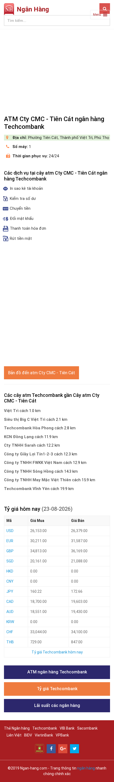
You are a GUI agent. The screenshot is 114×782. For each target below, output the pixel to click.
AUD (10, 612)
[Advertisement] (57, 70)
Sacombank (87, 728)
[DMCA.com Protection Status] (39, 748)
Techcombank (44, 728)
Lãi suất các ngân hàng (57, 705)
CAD (10, 601)
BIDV (28, 735)
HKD (9, 571)
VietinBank (44, 735)
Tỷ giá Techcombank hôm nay (57, 652)
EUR (9, 541)
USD (10, 531)
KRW (10, 622)
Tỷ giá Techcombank (57, 688)
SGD (10, 561)
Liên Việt (14, 735)
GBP (10, 551)
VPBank (62, 735)
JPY (9, 591)
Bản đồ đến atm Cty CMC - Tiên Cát (41, 372)
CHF (9, 632)
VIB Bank (67, 728)
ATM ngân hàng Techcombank (57, 671)
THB (10, 642)
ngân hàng (86, 768)
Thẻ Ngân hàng (17, 728)
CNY (10, 581)
